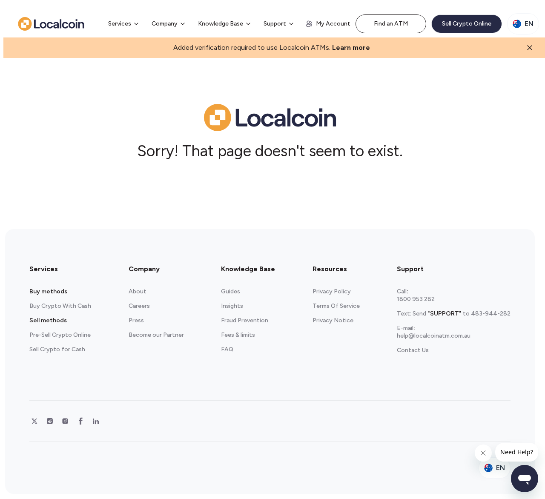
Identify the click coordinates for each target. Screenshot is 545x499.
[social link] (34, 421)
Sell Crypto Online (466, 23)
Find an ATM (391, 23)
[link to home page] (51, 23)
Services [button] (119, 23)
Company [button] (165, 23)
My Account (333, 23)
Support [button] (275, 23)
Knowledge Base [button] (220, 23)
